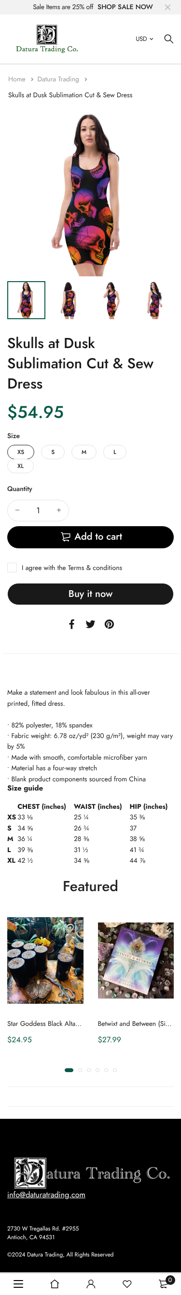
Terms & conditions (95, 568)
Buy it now (90, 594)
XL (20, 466)
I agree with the (72, 568)
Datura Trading (59, 79)
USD (141, 38)
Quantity (19, 489)
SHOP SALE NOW (125, 7)
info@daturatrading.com (46, 1195)
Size (13, 436)
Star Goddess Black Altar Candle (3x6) (62, 1024)
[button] (69, 1070)
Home (18, 79)
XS (20, 452)
